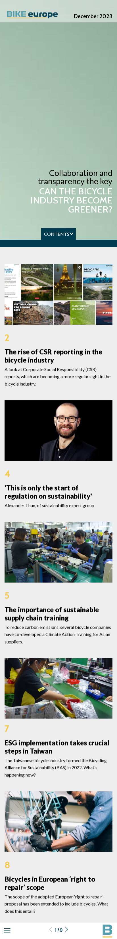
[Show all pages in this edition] (7, 931)
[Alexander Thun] (58, 430)
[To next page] (66, 930)
